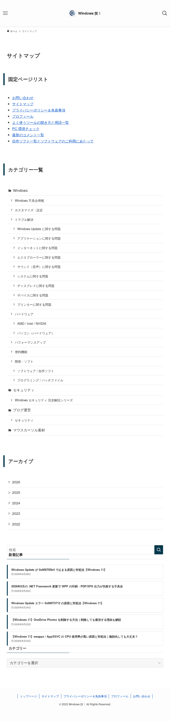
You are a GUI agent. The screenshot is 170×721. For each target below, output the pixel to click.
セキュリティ (23, 389)
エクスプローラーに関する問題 (39, 257)
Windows (20, 190)
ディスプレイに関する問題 (35, 285)
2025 (16, 492)
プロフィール (22, 116)
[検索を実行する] (158, 549)
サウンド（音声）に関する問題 (39, 266)
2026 (16, 482)
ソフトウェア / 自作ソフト (35, 370)
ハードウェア (24, 313)
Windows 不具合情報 (29, 200)
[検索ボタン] (164, 13)
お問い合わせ (22, 97)
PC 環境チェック (25, 128)
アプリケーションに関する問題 (39, 238)
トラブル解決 (24, 219)
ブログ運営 (22, 409)
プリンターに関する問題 (34, 304)
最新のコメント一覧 (28, 134)
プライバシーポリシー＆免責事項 (38, 110)
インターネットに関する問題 (37, 247)
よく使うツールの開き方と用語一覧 (40, 122)
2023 (16, 513)
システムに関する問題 (32, 276)
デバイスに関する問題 (32, 295)
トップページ (28, 696)
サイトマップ (22, 103)
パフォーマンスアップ (30, 342)
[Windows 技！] (85, 13)
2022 (16, 524)
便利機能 (21, 351)
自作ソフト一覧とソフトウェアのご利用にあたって (53, 141)
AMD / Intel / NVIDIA (31, 323)
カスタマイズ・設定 (29, 210)
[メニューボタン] (5, 13)
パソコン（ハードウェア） (35, 333)
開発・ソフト (24, 361)
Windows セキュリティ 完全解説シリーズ (44, 400)
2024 (16, 503)
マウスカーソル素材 (29, 430)
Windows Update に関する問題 (39, 228)
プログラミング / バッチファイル (40, 380)
